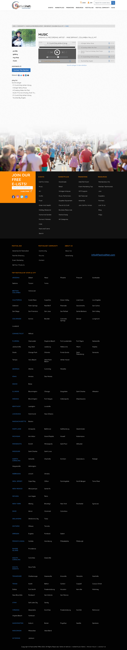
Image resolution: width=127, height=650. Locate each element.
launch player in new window (77, 65)
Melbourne (64, 347)
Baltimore (47, 429)
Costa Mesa (32, 300)
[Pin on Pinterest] (23, 75)
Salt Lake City (33, 602)
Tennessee (17, 576)
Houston (63, 589)
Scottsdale (96, 278)
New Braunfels (17, 595)
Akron (30, 511)
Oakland (15, 306)
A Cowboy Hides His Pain (21, 90)
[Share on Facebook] (19, 75)
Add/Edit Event (84, 182)
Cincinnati (47, 511)
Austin (30, 584)
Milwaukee (32, 631)
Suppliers (101, 196)
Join (99, 191)
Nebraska (16, 474)
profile (15, 51)
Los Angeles (96, 300)
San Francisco (33, 311)
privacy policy (91, 646)
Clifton (46, 481)
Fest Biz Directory (18, 255)
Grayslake (63, 391)
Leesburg (47, 347)
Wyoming (16, 638)
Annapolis (31, 429)
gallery (15, 54)
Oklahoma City (33, 519)
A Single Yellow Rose (20, 88)
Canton (62, 584)
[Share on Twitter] (21, 75)
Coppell (79, 584)
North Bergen (81, 481)
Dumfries (47, 610)
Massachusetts (18, 421)
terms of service (64, 646)
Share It (14, 75)
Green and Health (45, 205)
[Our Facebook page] (13, 196)
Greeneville (48, 576)
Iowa (14, 376)
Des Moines (48, 376)
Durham (63, 459)
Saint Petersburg (80, 353)
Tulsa (46, 519)
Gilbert (30, 278)
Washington (17, 623)
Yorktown (31, 616)
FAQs (100, 215)
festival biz (89, 7)
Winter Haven (65, 360)
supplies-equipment (65, 200)
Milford (30, 333)
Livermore (79, 300)
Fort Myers (80, 341)
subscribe (25, 191)
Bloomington (32, 391)
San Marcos (64, 595)
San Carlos (96, 306)
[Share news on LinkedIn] (25, 75)
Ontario (16, 526)
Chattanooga (32, 576)
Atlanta (30, 369)
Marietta (63, 369)
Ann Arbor (31, 436)
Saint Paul (63, 444)
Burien (46, 623)
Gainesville (96, 341)
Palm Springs (32, 306)
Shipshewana (80, 399)
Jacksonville (16, 347)
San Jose (47, 311)
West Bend (48, 631)
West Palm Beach (48, 360)
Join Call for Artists (85, 205)
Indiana (15, 399)
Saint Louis (48, 451)
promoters (70, 7)
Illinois (15, 391)
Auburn (30, 623)
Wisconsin (16, 631)
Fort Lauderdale (65, 341)
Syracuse (95, 504)
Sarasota (95, 352)
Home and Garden (45, 215)
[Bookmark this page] (26, 196)
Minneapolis (48, 444)
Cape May (31, 481)
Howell (62, 436)
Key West (31, 347)
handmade (62, 182)
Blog (113, 7)
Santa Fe (47, 489)
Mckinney (95, 589)
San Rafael (64, 311)
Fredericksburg (49, 589)
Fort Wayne (48, 399)
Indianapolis (64, 399)
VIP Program (83, 191)
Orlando (47, 352)
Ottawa (30, 526)
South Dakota (15, 568)
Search (41, 233)
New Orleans (48, 414)
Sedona (15, 283)
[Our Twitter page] (21, 196)
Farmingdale (64, 481)
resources (79, 7)
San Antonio (48, 595)
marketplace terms (78, 646)
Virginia (15, 610)
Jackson (31, 638)
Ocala (14, 352)
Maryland (16, 429)
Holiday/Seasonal (45, 210)
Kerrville (79, 589)
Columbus (63, 511)
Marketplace (59, 7)
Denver (78, 319)
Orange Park (32, 352)
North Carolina (16, 460)
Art (40, 191)
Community (43, 251)
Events (41, 177)
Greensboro (80, 459)
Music (41, 186)
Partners (101, 200)
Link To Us (101, 205)
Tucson (30, 283)
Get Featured (83, 196)
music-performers (65, 196)
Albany (30, 504)
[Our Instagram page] (17, 196)
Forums (41, 255)
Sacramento (80, 306)
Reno (46, 496)
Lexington (31, 406)
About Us (69, 246)
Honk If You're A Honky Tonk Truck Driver (27, 93)
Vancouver (32, 291)
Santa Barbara (81, 311)
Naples (94, 347)
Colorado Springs (63, 319)
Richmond (95, 610)
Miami (78, 347)
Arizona (15, 278)
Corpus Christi (97, 584)
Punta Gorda (64, 352)
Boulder (47, 319)
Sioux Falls (32, 567)
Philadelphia (64, 541)
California (17, 300)
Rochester (79, 504)
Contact (41, 260)
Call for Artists (44, 182)
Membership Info (104, 182)
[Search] (113, 3)
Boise (30, 384)
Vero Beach (32, 360)
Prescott (79, 278)
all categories (63, 219)
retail (61, 186)
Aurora (30, 319)
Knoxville (63, 576)
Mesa (46, 278)
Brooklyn (47, 504)
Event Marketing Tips (86, 186)
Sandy (46, 602)
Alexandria (32, 610)
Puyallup (63, 623)
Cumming (47, 369)
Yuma (46, 283)
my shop (16, 57)
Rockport (31, 595)
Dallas (14, 589)
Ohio (14, 511)
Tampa (14, 360)
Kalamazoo (80, 436)
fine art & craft (64, 205)
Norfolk (79, 610)
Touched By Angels (19, 98)
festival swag (63, 215)
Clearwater (32, 341)
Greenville (47, 558)
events (50, 7)
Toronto (47, 526)
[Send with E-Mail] (28, 75)
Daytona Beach (49, 341)
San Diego (15, 311)
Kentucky (16, 406)
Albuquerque (32, 489)
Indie (40, 224)
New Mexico (17, 489)
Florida (15, 341)
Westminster (80, 429)
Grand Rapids (49, 436)
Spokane (95, 623)
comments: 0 (16, 66)
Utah (14, 602)
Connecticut (18, 333)
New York (16, 504)
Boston (30, 421)
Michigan (16, 436)
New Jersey (17, 481)
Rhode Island (15, 549)
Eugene (30, 534)
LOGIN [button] (84, 2)
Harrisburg (48, 541)
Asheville (31, 459)
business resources (65, 210)
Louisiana (16, 414)
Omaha (47, 474)
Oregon (15, 534)
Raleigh (95, 459)
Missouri (16, 451)
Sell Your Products (18, 265)
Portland (47, 534)
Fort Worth (32, 589)
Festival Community (102, 7)
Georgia (15, 369)
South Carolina (16, 558)
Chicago (47, 391)
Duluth (30, 444)
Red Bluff (47, 306)
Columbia (31, 558)
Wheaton (95, 391)
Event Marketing (17, 260)
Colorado (16, 319)
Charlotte (47, 459)
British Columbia (16, 291)
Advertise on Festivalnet (20, 251)
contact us (102, 646)
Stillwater (79, 444)
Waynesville (16, 466)
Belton (46, 584)
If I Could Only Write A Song (22, 85)
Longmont (95, 319)
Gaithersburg (64, 429)
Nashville (95, 576)
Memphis (79, 576)
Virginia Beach (17, 616)
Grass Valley (64, 300)
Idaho (14, 384)
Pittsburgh (79, 541)
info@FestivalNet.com (103, 254)
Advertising (69, 255)
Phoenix (63, 278)
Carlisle (30, 541)
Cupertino (47, 300)
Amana (30, 376)
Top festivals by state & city (24, 273)
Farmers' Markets (45, 219)
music (15, 61)
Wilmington (32, 466)
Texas (14, 584)
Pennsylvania (18, 541)
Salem (62, 534)
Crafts (41, 196)
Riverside (63, 306)
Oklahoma (16, 519)
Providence (32, 549)
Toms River (96, 481)
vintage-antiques (64, 191)
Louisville (47, 406)
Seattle (78, 623)
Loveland (15, 326)
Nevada (15, 496)
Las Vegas (32, 496)
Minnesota (17, 444)
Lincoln (30, 474)
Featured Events (44, 229)
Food (40, 200)
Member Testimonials (105, 186)
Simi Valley (96, 311)
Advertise (82, 200)
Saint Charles (80, 391)
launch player (16, 83)
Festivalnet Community (48, 246)
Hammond (32, 414)
